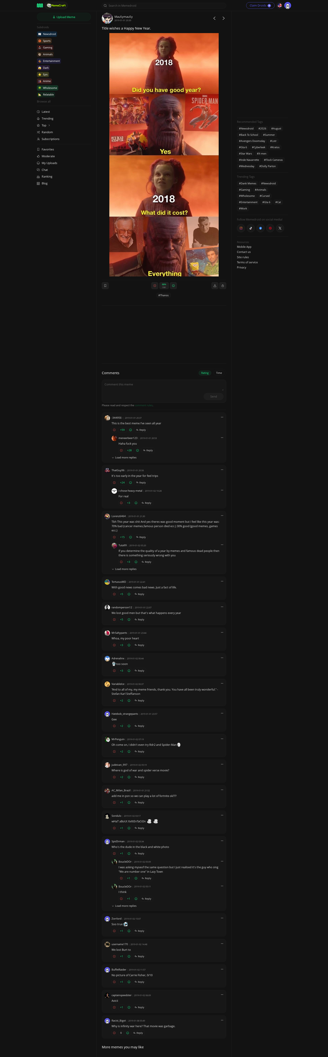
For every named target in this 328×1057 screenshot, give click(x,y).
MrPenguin (118, 739)
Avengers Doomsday (253, 141)
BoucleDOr (125, 861)
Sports (44, 40)
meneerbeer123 (128, 438)
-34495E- (117, 417)
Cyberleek (259, 147)
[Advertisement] (262, 64)
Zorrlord (116, 918)
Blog (44, 183)
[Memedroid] (40, 5)
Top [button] (44, 125)
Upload (65, 17)
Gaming (45, 47)
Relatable (46, 94)
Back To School (249, 134)
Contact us (244, 252)
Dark (43, 67)
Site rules (243, 257)
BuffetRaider (119, 969)
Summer (270, 134)
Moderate (48, 156)
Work (244, 208)
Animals (45, 54)
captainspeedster (121, 995)
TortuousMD (119, 581)
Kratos (275, 147)
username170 (120, 944)
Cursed (265, 195)
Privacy (241, 267)
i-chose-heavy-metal (130, 490)
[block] (222, 285)
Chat (45, 170)
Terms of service (247, 262)
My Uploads (49, 163)
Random (47, 132)
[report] (214, 285)
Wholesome (47, 88)
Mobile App (244, 247)
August (277, 128)
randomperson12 (122, 607)
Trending (47, 118)
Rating (205, 373)
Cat (279, 202)
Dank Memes (248, 183)
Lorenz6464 (118, 516)
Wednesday (247, 166)
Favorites (48, 149)
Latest (46, 112)
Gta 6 (244, 147)
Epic (43, 74)
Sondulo (116, 815)
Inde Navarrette (250, 160)
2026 (263, 128)
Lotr (274, 141)
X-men (262, 153)
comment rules (144, 405)
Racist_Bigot (118, 1020)
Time (219, 373)
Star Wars (246, 153)
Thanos (164, 295)
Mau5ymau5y (123, 17)
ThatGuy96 (118, 470)
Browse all (44, 101)
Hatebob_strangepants (125, 713)
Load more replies (125, 457)
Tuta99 (122, 545)
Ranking (47, 176)
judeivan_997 (119, 764)
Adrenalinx (118, 658)
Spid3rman (118, 841)
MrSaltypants (119, 632)
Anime (44, 81)
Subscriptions (50, 139)
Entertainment (49, 61)
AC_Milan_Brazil (121, 790)
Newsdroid (47, 34)
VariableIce (118, 684)
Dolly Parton (268, 166)
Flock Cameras (274, 160)
